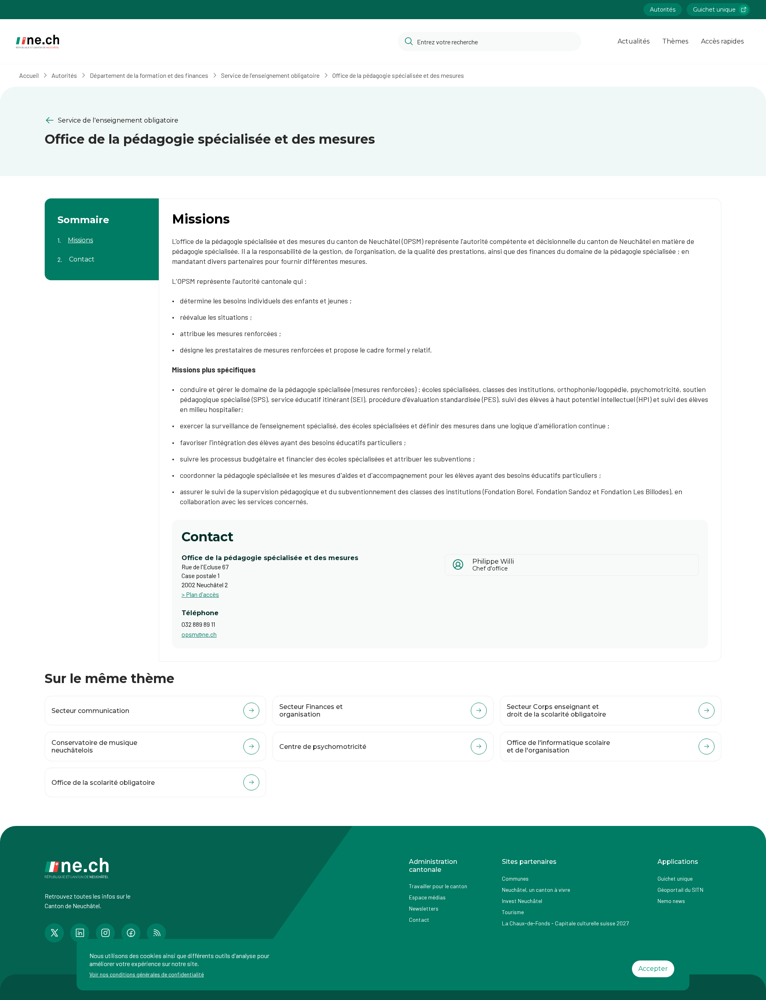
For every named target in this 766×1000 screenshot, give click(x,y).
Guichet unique (714, 9)
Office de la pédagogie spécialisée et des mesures (398, 75)
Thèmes (675, 41)
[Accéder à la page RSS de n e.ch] (156, 933)
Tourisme (513, 912)
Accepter (653, 968)
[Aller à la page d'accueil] (37, 42)
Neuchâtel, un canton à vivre (536, 889)
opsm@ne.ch (199, 634)
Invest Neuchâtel (522, 900)
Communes (515, 878)
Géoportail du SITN (680, 889)
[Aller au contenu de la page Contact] (101, 254)
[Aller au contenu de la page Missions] (101, 235)
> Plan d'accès (200, 594)
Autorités (662, 9)
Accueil (29, 75)
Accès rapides (722, 41)
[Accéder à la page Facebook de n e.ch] (130, 933)
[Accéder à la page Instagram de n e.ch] (105, 933)
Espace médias (427, 897)
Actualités (634, 41)
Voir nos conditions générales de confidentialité (146, 974)
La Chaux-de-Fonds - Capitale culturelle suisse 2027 (565, 923)
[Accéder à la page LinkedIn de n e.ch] (79, 933)
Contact (419, 919)
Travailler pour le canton (438, 886)
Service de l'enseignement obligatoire (270, 75)
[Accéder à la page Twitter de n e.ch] (54, 933)
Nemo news (671, 900)
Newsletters (423, 908)
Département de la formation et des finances (149, 75)
